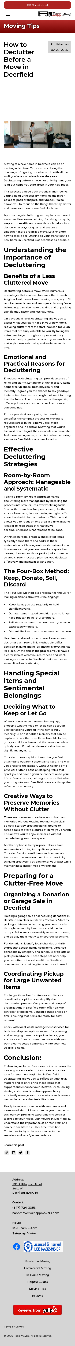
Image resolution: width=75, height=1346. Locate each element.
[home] (54, 14)
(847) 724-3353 (37, 5)
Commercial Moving (37, 1268)
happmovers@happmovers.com (35, 1213)
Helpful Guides (37, 1282)
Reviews (37, 1295)
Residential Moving (37, 1261)
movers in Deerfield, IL (55, 1119)
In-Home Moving (37, 1275)
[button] (20, 14)
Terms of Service (14, 1326)
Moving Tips (37, 1289)
